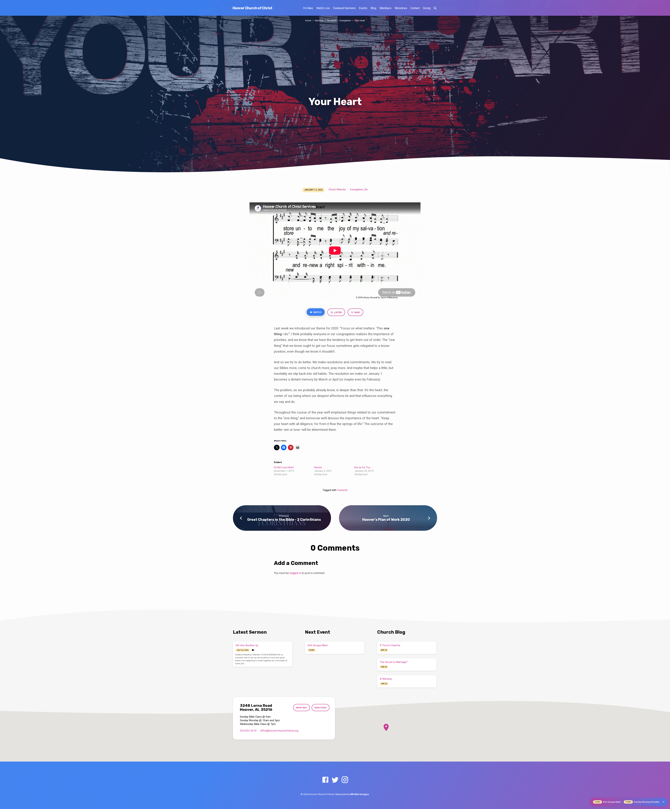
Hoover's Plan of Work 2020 (386, 519)
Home (308, 20)
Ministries (401, 8)
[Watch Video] (253, 650)
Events (363, 8)
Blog (373, 8)
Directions (320, 707)
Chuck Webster (337, 189)
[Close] (663, 802)
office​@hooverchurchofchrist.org (279, 730)
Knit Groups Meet (318, 645)
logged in (295, 573)
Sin (366, 189)
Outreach (331, 20)
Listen (338, 312)
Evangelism (345, 20)
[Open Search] (435, 8)
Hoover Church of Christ (252, 8)
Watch (317, 312)
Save (357, 312)
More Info (301, 707)
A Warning (386, 678)
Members (385, 8)
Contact (415, 8)
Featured (342, 490)
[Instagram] (345, 780)
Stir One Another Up (247, 645)
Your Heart (360, 20)
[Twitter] (335, 780)
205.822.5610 (248, 730)
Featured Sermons (344, 8)
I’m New (308, 8)
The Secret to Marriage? (394, 662)
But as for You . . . (364, 467)
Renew (318, 467)
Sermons (319, 20)
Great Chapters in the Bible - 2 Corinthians (284, 519)
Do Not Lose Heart (284, 467)
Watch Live (323, 8)
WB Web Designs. (360, 794)
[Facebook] (325, 780)
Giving (426, 8)
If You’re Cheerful (390, 645)
